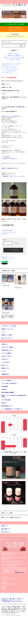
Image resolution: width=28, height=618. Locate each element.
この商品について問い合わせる (9, 232)
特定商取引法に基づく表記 (8, 258)
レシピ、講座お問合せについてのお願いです (12, 409)
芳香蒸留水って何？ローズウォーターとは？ (13, 176)
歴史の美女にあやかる (11, 67)
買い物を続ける (5, 234)
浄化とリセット (9, 72)
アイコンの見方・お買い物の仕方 (9, 383)
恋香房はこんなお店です (14, 53)
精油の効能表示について (7, 406)
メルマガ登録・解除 (5, 601)
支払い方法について (5, 598)
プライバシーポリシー (17, 600)
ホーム (3, 63)
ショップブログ (13, 601)
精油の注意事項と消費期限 (8, 392)
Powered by (4, 615)
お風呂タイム (5, 344)
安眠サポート (19, 59)
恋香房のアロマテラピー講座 (9, 116)
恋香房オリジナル (6, 368)
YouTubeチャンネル (19, 572)
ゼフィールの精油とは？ (7, 380)
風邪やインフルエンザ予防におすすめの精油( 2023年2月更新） (14, 396)
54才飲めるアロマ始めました (10, 158)
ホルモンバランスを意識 (11, 68)
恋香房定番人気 (5, 374)
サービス (4, 371)
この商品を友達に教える (7, 230)
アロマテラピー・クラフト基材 (13, 63)
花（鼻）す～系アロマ (7, 356)
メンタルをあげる (6, 362)
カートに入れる (14, 250)
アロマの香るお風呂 (10, 59)
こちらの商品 (18, 106)
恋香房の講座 (15, 34)
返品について (5, 256)
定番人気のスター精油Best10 (14, 55)
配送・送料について (14, 598)
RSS (17, 601)
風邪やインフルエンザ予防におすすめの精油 (14, 57)
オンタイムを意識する (7, 353)
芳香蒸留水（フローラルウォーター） (11, 65)
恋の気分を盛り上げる (11, 70)
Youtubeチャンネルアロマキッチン (14, 36)
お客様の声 (4, 389)
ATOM (20, 601)
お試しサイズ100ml (6, 168)
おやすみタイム (5, 359)
